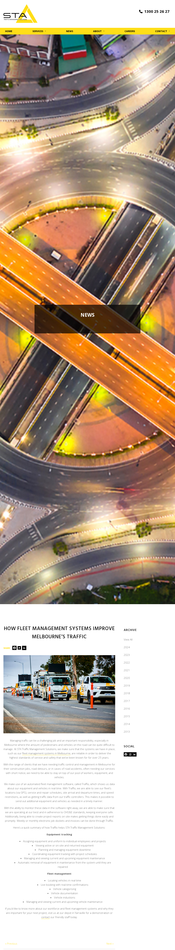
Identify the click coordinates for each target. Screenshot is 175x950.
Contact (161, 31)
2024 (127, 647)
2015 (127, 716)
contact (45, 917)
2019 (127, 685)
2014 (127, 724)
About (97, 31)
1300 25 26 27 (157, 11)
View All (128, 639)
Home (8, 31)
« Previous (11, 943)
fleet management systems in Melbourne (46, 753)
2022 (127, 662)
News (69, 31)
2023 (127, 655)
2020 (127, 678)
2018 (127, 693)
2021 (127, 670)
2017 (127, 701)
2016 (127, 708)
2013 (127, 731)
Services (37, 31)
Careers (130, 31)
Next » (109, 943)
